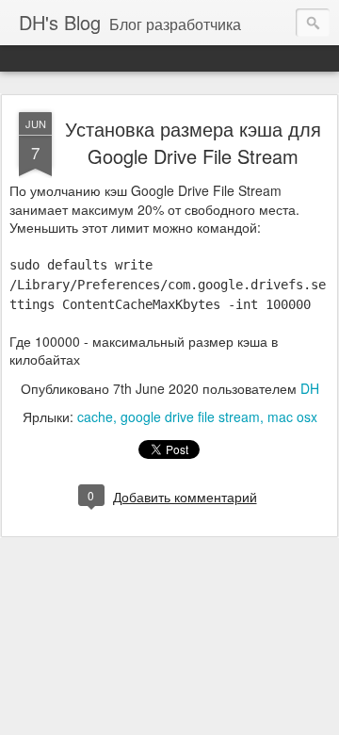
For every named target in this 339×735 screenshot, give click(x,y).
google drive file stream (190, 416)
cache (95, 416)
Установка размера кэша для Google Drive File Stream (193, 142)
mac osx (292, 416)
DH (309, 388)
